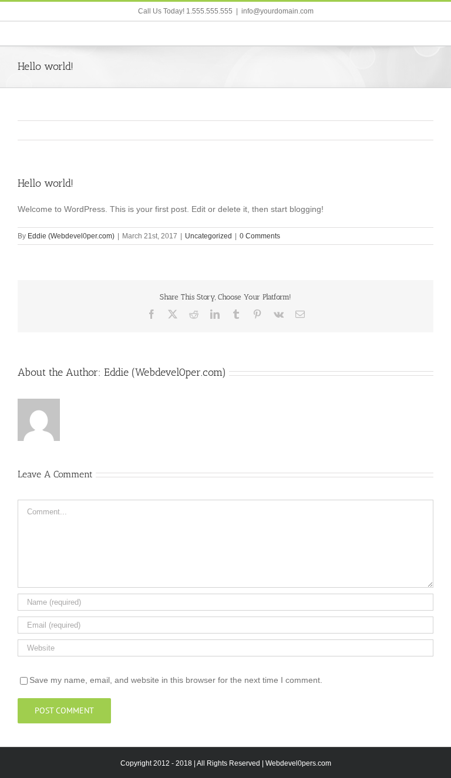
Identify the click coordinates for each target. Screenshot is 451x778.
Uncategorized (208, 236)
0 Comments (260, 236)
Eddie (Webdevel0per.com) (71, 236)
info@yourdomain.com (277, 11)
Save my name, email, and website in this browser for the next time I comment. (175, 680)
